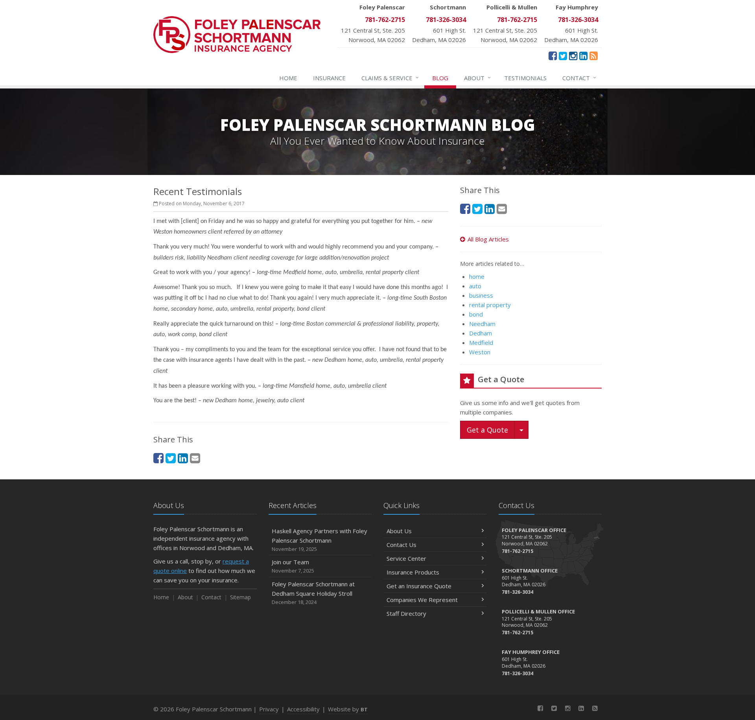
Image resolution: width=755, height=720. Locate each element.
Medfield (481, 342)
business (481, 295)
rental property (490, 305)
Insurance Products (413, 572)
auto (475, 286)
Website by (348, 709)
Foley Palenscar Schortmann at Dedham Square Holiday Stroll (313, 593)
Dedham (480, 333)
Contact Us (401, 545)
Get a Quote (487, 430)
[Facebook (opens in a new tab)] (553, 55)
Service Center (406, 558)
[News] (593, 55)
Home (288, 78)
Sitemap (240, 597)
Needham (482, 324)
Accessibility (303, 709)
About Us (399, 531)
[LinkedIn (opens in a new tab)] (583, 55)
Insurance (329, 78)
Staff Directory (406, 613)
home (476, 276)
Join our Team (293, 566)
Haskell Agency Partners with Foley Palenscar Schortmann (319, 539)
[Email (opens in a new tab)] (195, 458)
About (477, 78)
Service (390, 78)
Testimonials (525, 78)
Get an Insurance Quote (419, 586)
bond (476, 314)
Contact (579, 78)
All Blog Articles (488, 239)
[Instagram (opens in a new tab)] (573, 55)
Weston (479, 352)
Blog (440, 78)
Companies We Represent (422, 600)
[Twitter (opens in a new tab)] (563, 55)
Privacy (269, 709)
